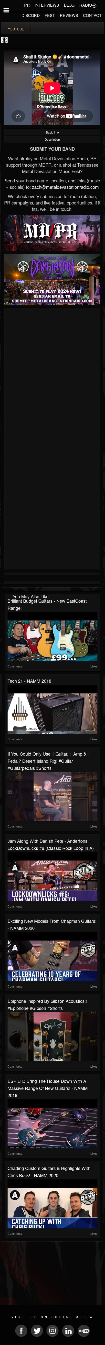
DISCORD (30, 15)
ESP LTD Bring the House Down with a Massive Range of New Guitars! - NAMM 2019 (48, 1088)
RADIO (85, 5)
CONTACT (92, 15)
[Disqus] (52, 375)
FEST (50, 15)
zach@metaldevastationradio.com (65, 187)
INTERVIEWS (47, 5)
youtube (16, 29)
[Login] (94, 5)
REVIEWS (69, 15)
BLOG (69, 5)
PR (27, 5)
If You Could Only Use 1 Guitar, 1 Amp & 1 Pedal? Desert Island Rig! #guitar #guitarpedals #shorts (49, 760)
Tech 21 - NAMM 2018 (29, 681)
